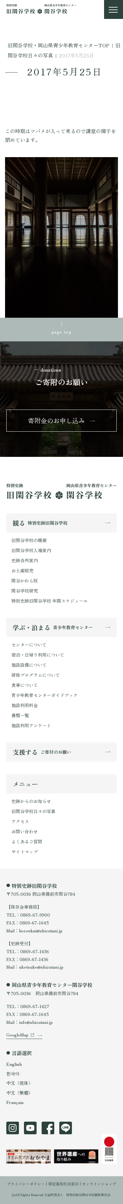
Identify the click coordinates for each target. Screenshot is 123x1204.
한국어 (13, 1073)
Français (15, 1102)
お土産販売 (22, 570)
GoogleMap (17, 1034)
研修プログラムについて (35, 675)
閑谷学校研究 (24, 590)
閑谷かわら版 (24, 580)
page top (61, 331)
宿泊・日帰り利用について (37, 655)
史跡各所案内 (24, 560)
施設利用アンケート (31, 725)
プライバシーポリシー (26, 1183)
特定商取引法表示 (63, 1183)
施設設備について (29, 665)
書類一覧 (20, 715)
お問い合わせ (24, 831)
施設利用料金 (24, 705)
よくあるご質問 (26, 841)
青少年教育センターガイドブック (44, 695)
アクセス (20, 821)
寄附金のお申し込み (56, 420)
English (14, 1064)
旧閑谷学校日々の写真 (33, 811)
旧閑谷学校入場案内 (31, 550)
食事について (24, 685)
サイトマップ (24, 851)
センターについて (29, 644)
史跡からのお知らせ (31, 801)
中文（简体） (19, 1083)
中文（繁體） (19, 1092)
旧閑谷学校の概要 (29, 540)
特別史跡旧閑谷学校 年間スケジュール (49, 601)
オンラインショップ (99, 1183)
